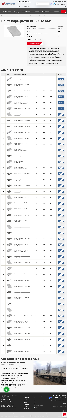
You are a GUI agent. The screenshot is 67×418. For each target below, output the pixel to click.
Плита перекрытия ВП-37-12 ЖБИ (22, 138)
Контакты (56, 11)
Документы (27, 11)
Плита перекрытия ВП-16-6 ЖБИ (22, 351)
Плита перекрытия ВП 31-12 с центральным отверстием (21, 209)
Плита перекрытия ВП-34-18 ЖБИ (22, 173)
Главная (3, 15)
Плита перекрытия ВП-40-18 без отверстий (22, 114)
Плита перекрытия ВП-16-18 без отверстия (22, 345)
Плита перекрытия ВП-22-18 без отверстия (22, 256)
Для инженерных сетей (13, 15)
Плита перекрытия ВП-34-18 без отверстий (22, 179)
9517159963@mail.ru (25, 6)
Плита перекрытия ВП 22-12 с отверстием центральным (21, 321)
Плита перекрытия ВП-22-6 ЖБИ (22, 304)
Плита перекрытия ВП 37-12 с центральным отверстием (21, 150)
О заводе (17, 11)
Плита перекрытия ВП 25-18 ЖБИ (22, 233)
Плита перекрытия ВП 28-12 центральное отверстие (21, 250)
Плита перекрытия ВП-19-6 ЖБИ (22, 280)
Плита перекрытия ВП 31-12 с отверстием (21, 203)
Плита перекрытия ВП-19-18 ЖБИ (22, 292)
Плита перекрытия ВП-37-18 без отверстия (22, 85)
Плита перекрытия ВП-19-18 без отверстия (22, 298)
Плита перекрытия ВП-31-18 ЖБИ (22, 215)
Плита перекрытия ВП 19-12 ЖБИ (22, 286)
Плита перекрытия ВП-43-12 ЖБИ (22, 120)
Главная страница (26, 396)
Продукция (8, 11)
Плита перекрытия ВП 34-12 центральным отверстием (20, 168)
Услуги (37, 11)
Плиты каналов (24, 15)
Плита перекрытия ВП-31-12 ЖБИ (22, 197)
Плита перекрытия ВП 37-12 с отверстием (21, 144)
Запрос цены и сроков (63, 11)
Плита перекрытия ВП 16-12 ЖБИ (22, 333)
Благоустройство (38, 405)
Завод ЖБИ (3, 401)
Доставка (46, 11)
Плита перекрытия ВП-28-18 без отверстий (22, 191)
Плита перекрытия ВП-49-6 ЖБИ (22, 132)
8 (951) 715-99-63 (60, 5)
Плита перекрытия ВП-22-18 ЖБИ (22, 327)
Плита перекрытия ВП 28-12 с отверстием (21, 245)
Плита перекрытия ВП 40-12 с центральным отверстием (21, 102)
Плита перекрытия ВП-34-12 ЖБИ (22, 227)
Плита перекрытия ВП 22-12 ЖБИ (22, 310)
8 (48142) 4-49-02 (59, 2)
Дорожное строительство (38, 401)
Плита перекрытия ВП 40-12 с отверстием (21, 97)
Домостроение (38, 403)
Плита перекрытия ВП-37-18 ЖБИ (22, 156)
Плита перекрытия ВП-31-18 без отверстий (21, 221)
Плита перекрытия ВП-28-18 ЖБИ (22, 185)
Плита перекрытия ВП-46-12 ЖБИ (22, 126)
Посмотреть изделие (61, 79)
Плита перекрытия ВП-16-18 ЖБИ (22, 339)
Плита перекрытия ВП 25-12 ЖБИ (22, 262)
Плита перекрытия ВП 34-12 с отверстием (21, 162)
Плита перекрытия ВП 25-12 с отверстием (21, 268)
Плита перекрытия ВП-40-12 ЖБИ (22, 91)
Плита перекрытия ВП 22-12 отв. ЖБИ (23, 315)
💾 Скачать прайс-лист (42, 4)
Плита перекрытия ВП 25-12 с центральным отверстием (21, 274)
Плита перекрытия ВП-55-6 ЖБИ (22, 79)
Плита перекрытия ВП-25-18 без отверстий (22, 239)
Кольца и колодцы (38, 396)
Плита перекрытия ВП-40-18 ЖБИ (22, 108)
